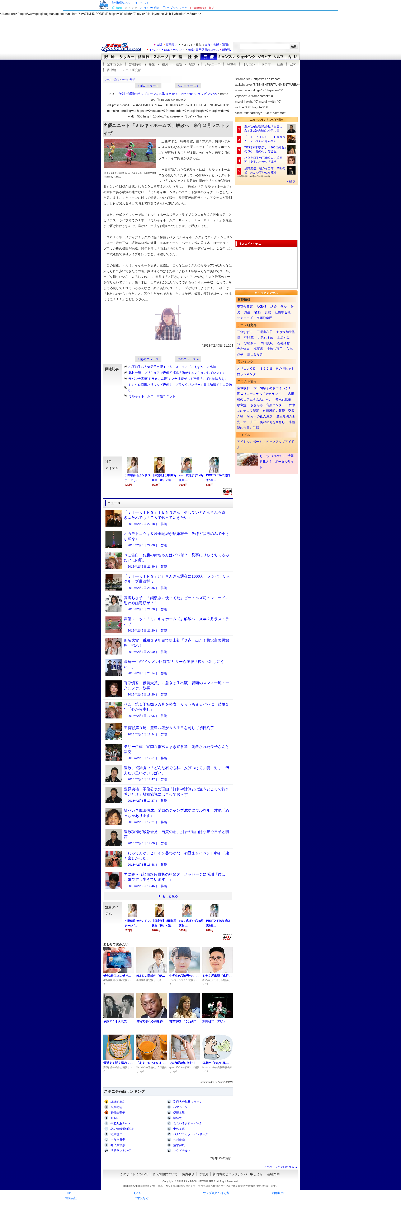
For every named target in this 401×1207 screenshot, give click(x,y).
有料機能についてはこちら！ (130, 3)
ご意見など (141, 1198)
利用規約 (278, 1193)
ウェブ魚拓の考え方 (216, 1193)
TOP (68, 1193)
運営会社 (71, 1198)
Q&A (137, 1193)
